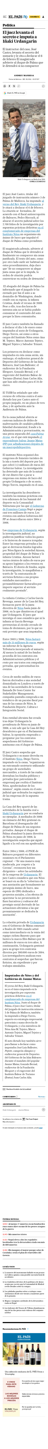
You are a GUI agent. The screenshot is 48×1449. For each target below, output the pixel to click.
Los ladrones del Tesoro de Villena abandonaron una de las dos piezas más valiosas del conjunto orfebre (24, 1310)
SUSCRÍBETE (34, 17)
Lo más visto (9, 1267)
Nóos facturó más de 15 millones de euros (21, 641)
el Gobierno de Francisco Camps (23, 507)
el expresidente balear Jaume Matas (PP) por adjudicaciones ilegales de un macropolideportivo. (23, 442)
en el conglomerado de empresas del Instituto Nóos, (23, 231)
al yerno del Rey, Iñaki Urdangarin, (23, 202)
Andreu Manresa (24, 75)
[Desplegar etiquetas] (43, 1109)
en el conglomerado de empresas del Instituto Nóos (22, 999)
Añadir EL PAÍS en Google (16, 93)
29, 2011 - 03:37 (31, 79)
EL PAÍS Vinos (24, 1337)
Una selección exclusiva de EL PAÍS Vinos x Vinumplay (24, 1372)
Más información (8, 1122)
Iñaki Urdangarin (13, 813)
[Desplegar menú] (5, 17)
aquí (40, 1128)
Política (9, 25)
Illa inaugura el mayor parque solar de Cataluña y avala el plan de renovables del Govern (23, 1252)
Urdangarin (31, 874)
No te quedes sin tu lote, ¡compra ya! (31, 1408)
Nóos (20, 608)
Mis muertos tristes (17, 1234)
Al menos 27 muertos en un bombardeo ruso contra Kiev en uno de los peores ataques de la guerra (24, 1226)
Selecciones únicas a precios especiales (33, 1395)
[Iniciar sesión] (43, 17)
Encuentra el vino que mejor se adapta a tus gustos (33, 1382)
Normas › (41, 1097)
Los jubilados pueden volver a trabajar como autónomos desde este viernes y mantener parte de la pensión (24, 1293)
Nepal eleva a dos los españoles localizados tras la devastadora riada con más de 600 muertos (24, 1242)
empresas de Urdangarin (22, 530)
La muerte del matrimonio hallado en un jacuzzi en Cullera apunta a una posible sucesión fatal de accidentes (25, 1274)
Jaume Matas (23, 1110)
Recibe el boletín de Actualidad (18, 1089)
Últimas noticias (11, 1219)
